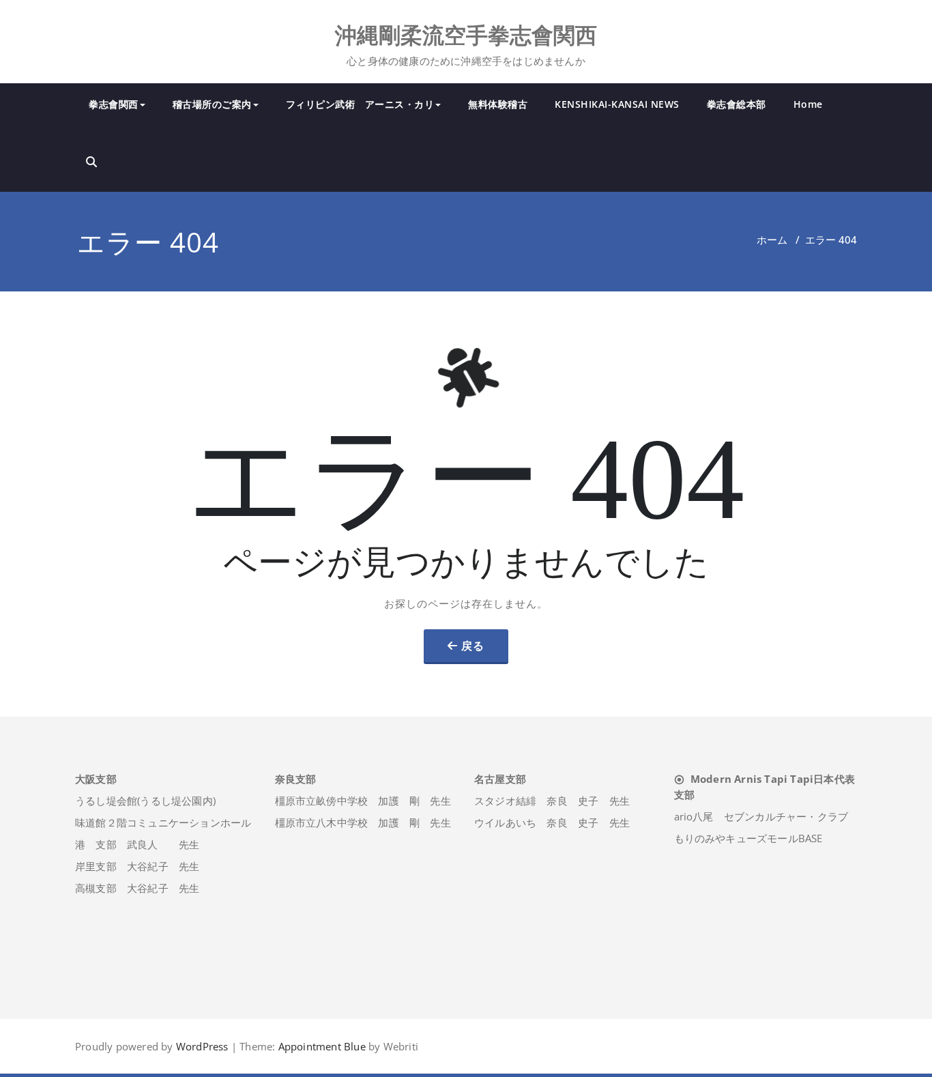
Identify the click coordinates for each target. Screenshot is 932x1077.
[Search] (91, 161)
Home (808, 104)
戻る (472, 645)
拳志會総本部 (736, 104)
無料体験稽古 (497, 104)
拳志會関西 (114, 104)
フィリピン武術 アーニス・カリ (360, 104)
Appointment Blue (320, 1046)
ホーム (772, 239)
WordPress (202, 1046)
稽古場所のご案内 (212, 104)
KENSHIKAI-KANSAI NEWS (617, 104)
